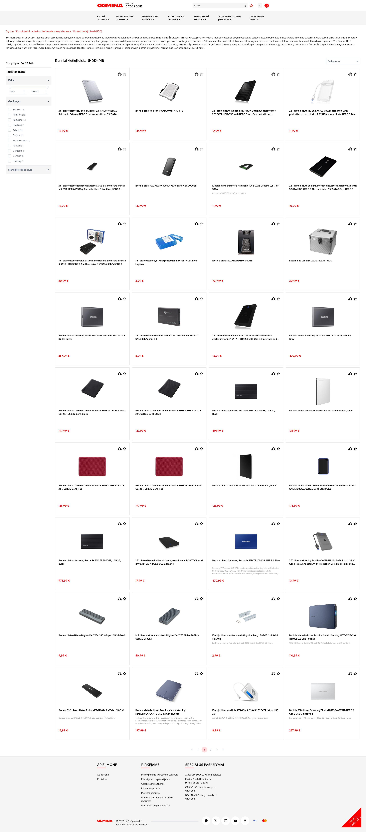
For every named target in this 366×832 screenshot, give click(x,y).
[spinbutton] (17, 92)
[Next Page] (217, 749)
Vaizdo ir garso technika (176, 18)
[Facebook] (206, 820)
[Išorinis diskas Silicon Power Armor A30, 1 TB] (169, 121)
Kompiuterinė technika (201, 18)
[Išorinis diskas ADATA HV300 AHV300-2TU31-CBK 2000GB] (169, 196)
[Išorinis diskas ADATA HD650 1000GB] (246, 271)
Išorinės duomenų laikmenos (56, 31)
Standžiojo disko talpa (20, 169)
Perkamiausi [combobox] (334, 61)
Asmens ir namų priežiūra (150, 18)
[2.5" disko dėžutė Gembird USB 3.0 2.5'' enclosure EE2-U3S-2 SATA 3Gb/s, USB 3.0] (169, 346)
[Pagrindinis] (105, 821)
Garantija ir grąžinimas (152, 783)
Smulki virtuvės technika (124, 18)
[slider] (10, 87)
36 (22, 63)
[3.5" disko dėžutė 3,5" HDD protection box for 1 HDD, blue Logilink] (169, 271)
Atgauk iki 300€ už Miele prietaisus (203, 774)
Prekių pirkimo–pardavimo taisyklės (159, 774)
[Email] (245, 820)
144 (31, 63)
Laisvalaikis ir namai (256, 18)
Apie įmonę (103, 774)
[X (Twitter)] (216, 820)
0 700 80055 (134, 6)
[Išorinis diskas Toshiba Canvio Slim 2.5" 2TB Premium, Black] (246, 496)
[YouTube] (235, 820)
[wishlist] (251, 5)
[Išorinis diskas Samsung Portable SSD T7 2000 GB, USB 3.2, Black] (246, 421)
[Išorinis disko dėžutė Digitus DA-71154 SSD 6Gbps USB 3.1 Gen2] (92, 646)
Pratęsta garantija (150, 793)
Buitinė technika (102, 18)
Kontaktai (102, 779)
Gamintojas (14, 101)
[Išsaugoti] (124, 74)
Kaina (11, 80)
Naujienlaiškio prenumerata (155, 805)
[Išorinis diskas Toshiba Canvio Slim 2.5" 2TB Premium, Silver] (323, 421)
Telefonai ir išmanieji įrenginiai (229, 18)
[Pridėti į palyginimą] (119, 74)
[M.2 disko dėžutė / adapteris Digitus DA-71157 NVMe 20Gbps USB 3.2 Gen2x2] (169, 646)
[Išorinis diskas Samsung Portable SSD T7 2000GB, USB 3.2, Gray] (323, 346)
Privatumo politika (150, 788)
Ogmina (10, 31)
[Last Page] (223, 749)
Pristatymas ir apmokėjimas (155, 779)
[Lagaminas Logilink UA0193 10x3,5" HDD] (323, 271)
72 (26, 63)
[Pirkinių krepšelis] (266, 6)
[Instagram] (225, 820)
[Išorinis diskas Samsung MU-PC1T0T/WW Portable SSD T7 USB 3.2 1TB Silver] (92, 346)
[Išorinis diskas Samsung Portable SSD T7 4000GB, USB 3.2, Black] (92, 571)
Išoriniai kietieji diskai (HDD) (87, 31)
